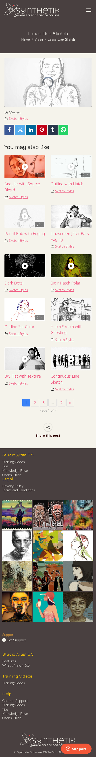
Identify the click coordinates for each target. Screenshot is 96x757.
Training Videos (13, 462)
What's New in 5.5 (16, 665)
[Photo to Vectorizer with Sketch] (48, 607)
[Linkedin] (31, 130)
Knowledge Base (15, 470)
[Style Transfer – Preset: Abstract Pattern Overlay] (48, 576)
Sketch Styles (18, 118)
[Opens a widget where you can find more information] (76, 749)
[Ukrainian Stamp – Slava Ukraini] (17, 515)
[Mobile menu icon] (89, 10)
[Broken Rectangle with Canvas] (48, 545)
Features (9, 661)
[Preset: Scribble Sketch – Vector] (17, 545)
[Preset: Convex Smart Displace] (78, 515)
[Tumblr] (53, 130)
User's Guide (12, 475)
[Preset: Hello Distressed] (48, 515)
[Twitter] (20, 130)
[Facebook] (9, 130)
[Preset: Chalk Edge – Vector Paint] (78, 545)
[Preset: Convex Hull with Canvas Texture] (78, 576)
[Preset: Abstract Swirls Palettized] (17, 576)
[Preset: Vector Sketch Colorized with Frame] (17, 607)
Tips (5, 466)
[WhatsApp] (63, 130)
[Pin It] (42, 130)
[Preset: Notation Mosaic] (78, 607)
